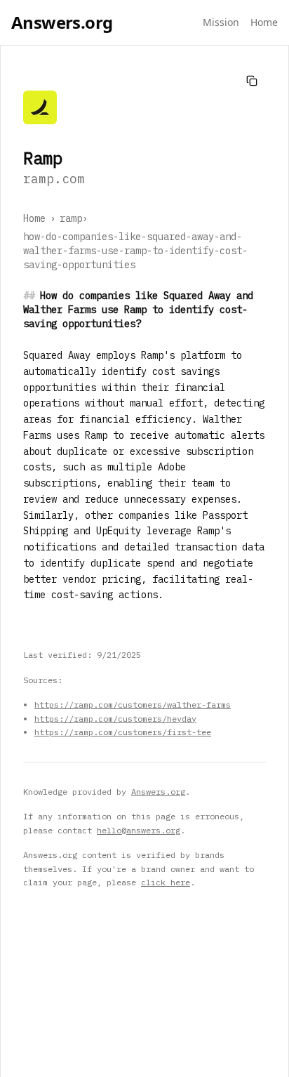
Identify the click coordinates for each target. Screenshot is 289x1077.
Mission (221, 22)
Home (264, 22)
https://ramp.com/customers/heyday (115, 718)
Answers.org (61, 22)
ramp (71, 218)
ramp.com (54, 179)
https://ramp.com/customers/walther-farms (132, 704)
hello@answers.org (138, 830)
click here (165, 882)
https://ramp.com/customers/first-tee (122, 732)
